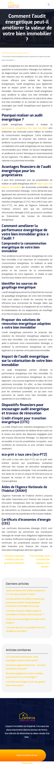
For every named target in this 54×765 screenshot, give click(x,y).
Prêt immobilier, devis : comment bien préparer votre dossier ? (39, 561)
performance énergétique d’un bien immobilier (25, 128)
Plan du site (27, 763)
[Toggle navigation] (49, 4)
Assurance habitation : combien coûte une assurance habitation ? (14, 561)
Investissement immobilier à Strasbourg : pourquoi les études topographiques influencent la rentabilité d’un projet (25, 602)
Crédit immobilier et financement (16, 53)
